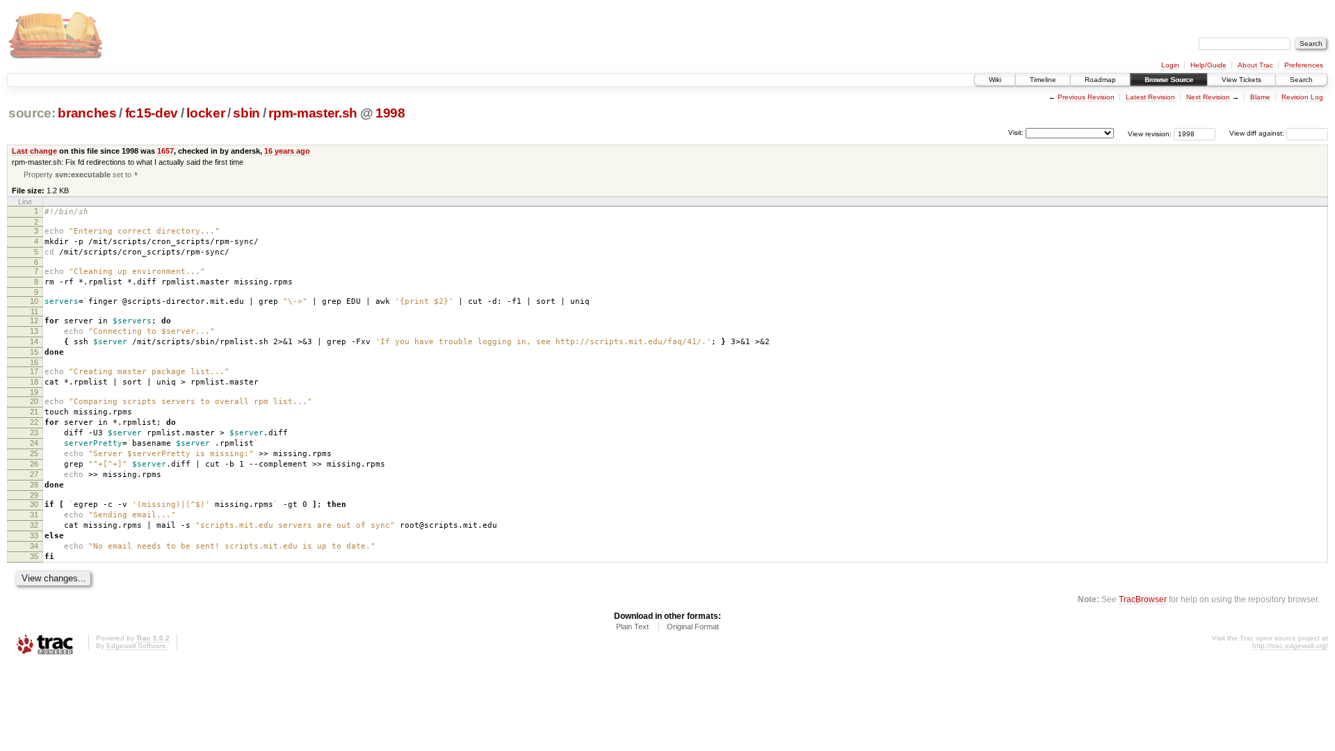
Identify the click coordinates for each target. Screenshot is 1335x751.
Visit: (1016, 132)
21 (34, 411)
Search (1301, 79)
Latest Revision (1150, 97)
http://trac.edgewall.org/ (1290, 645)
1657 (165, 151)
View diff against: (1257, 133)
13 (34, 331)
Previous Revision (1086, 97)
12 (34, 320)
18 (34, 382)
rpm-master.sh (312, 113)
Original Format (693, 626)
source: (32, 113)
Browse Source (1168, 79)
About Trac (1255, 65)
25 (34, 453)
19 (34, 392)
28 (34, 485)
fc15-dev (151, 113)
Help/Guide (1208, 65)
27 (34, 474)
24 (34, 443)
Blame (1260, 97)
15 (34, 352)
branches (87, 113)
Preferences (1303, 65)
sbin (246, 113)
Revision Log (1302, 97)
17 (34, 371)
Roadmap (1100, 79)
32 (34, 525)
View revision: (1150, 133)
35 (34, 556)
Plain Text (632, 626)
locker (205, 113)
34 (34, 546)
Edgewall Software (136, 645)
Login (1170, 65)
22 (34, 422)
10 (34, 301)
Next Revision (1208, 97)
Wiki (995, 79)
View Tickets (1241, 79)
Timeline (1043, 79)
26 (34, 464)
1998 (390, 113)
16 (34, 362)
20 (34, 401)
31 (34, 514)
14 (34, 341)
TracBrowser (1143, 599)
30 (34, 504)
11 (34, 311)
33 (34, 535)
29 (34, 495)
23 (34, 432)
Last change (34, 151)
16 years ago (287, 151)
